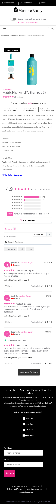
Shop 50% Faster (45, 3)
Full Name (8, 448)
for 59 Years (9, 3)
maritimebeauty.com (35, 489)
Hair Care (29, 418)
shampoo (10, 249)
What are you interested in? (28, 412)
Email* (6, 459)
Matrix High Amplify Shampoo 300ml (18, 357)
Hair (1, 35)
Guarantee (27, 3)
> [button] (29, 372)
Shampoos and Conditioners (13, 35)
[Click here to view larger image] (32, 69)
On (13, 19)
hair (21, 249)
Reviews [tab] (8, 229)
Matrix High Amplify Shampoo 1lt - (17, 280)
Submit (9, 473)
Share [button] (9, 286)
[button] (46, 286)
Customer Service (19, 486)
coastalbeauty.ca (26, 492)
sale (30, 249)
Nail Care (29, 430)
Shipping (35, 486)
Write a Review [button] (29, 220)
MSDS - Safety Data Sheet (12, 175)
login (30, 103)
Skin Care (29, 424)
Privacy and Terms (14, 489)
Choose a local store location (28, 22)
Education (29, 435)
